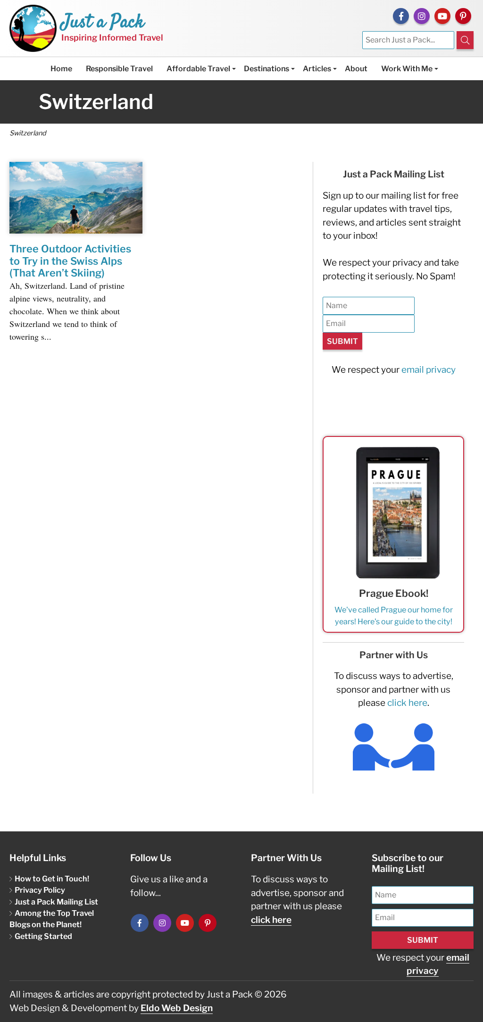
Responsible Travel (119, 68)
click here (407, 702)
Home (61, 68)
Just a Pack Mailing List (56, 901)
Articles (317, 68)
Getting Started (43, 936)
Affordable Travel (198, 68)
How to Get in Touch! (52, 878)
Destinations (266, 68)
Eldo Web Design (177, 1008)
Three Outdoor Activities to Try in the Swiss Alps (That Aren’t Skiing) (70, 261)
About (356, 68)
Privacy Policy (40, 890)
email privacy (428, 369)
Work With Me (407, 68)
